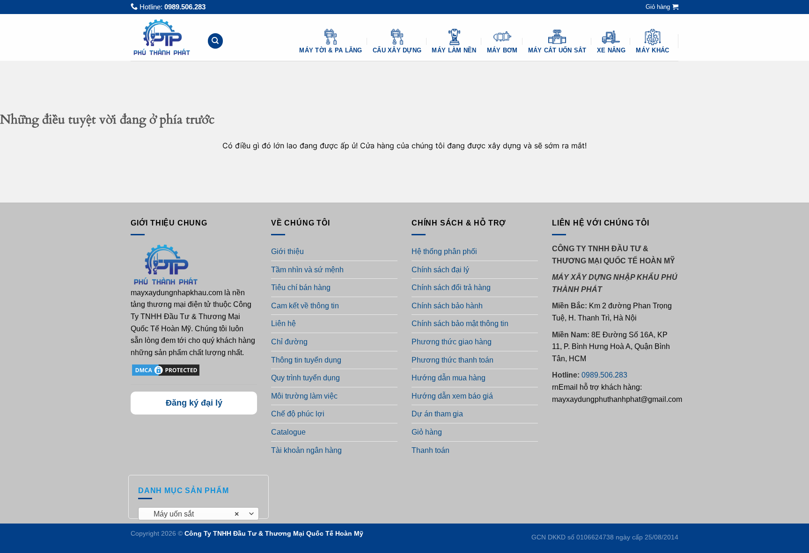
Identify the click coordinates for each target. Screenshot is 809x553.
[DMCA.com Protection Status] (166, 370)
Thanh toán (430, 450)
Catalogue (288, 432)
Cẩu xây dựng (397, 50)
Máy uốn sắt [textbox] (193, 514)
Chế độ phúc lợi (297, 414)
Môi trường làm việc (304, 396)
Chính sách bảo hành (447, 306)
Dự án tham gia (437, 414)
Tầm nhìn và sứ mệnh (307, 270)
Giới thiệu (287, 251)
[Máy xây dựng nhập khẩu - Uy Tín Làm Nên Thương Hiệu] (162, 37)
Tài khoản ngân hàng (306, 450)
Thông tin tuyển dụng (306, 360)
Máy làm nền (454, 50)
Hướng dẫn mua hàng (448, 378)
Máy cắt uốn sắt (557, 50)
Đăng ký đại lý (194, 402)
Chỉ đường (289, 342)
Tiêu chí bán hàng (301, 287)
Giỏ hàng (427, 432)
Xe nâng (611, 50)
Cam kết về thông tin (305, 306)
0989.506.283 (185, 7)
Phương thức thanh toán (452, 360)
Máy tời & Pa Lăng (330, 50)
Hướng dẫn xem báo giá (452, 396)
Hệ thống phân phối (444, 251)
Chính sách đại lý (440, 270)
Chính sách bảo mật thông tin (460, 323)
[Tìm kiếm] (215, 41)
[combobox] (198, 513)
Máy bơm (502, 50)
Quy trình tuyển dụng (305, 378)
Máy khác (652, 50)
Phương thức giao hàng (452, 342)
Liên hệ (283, 323)
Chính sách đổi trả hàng (451, 287)
